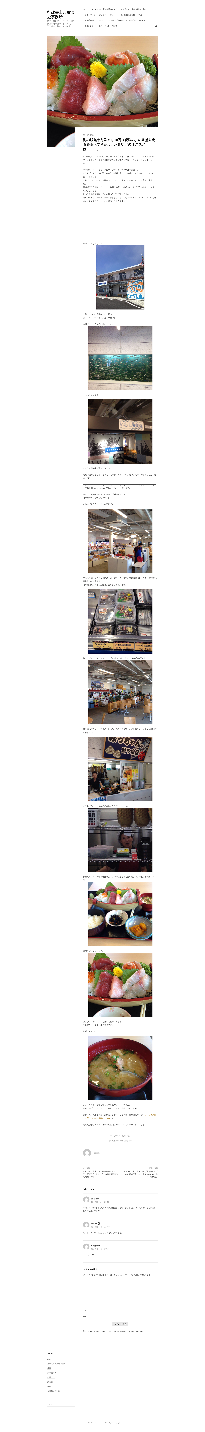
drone (49, 1359)
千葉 (122, 1140)
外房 (126, 1140)
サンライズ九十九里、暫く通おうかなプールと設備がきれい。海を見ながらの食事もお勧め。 (140, 1174)
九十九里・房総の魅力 (122, 1135)
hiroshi (97, 1152)
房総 (131, 1140)
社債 (49, 1386)
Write (107, 1422)
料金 (140, 15)
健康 (49, 1368)
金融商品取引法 (53, 1391)
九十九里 (115, 1140)
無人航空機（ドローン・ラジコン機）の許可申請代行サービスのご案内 (114, 20)
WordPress (95, 1422)
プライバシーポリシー (108, 15)
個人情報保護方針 (128, 15)
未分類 (50, 1382)
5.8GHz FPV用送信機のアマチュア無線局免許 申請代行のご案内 (119, 9)
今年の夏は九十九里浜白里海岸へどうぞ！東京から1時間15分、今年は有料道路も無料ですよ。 (101, 1174)
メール (85, 1310)
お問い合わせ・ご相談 (108, 26)
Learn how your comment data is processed (127, 1331)
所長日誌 (51, 1377)
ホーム (85, 9)
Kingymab (95, 1245)
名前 (84, 1304)
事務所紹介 (89, 26)
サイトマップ (90, 15)
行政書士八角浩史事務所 (60, 14)
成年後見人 (51, 1372)
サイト (85, 1316)
